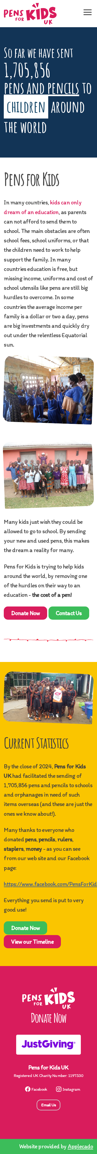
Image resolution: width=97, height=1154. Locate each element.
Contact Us (69, 613)
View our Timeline (32, 941)
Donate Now (25, 613)
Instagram (71, 1089)
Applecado (80, 1146)
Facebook (39, 1089)
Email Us (48, 1104)
